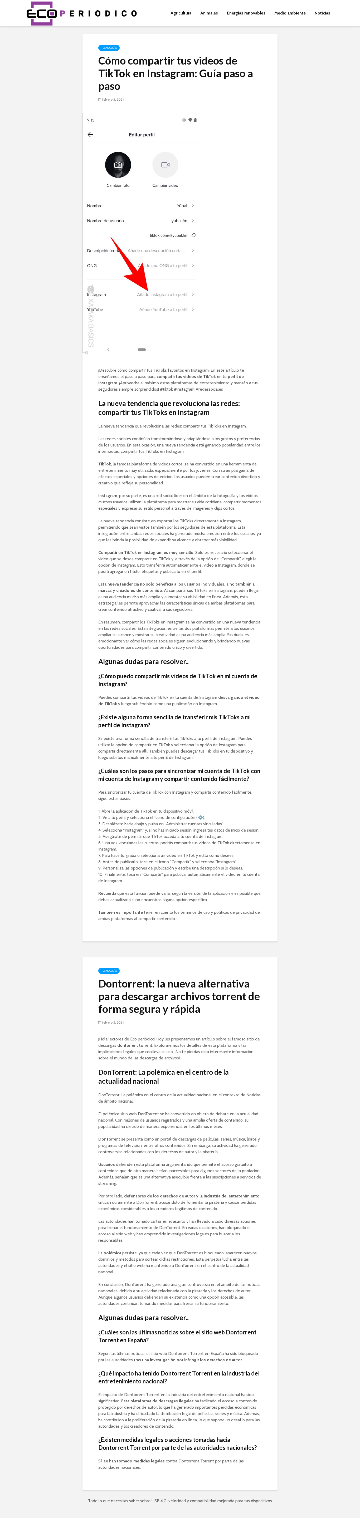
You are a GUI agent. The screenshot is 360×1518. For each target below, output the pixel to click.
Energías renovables (246, 13)
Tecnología (109, 48)
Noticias (322, 13)
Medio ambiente (290, 13)
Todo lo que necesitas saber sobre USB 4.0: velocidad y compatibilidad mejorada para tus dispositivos (180, 1500)
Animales (209, 13)
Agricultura (181, 13)
